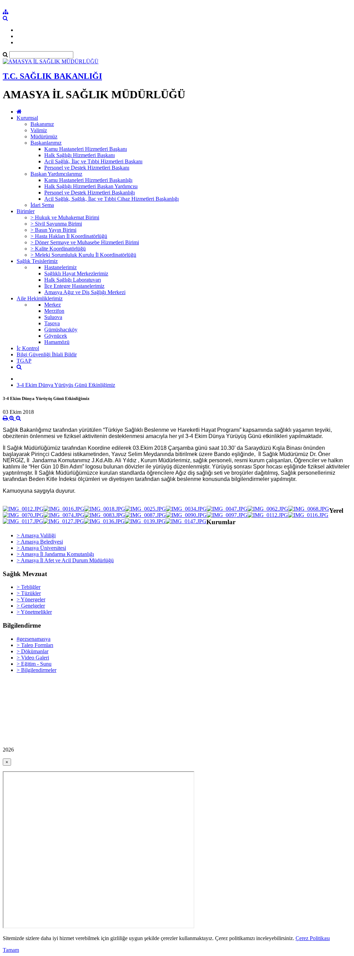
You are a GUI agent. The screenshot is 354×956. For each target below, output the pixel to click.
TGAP (24, 361)
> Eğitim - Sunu (34, 664)
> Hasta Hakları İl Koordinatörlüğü (68, 236)
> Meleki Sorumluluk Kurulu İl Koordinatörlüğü (83, 255)
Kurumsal (27, 118)
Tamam (11, 950)
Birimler (26, 211)
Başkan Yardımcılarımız (56, 174)
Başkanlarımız (46, 143)
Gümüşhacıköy (60, 330)
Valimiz (38, 130)
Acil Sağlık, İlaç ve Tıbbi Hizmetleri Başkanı (93, 161)
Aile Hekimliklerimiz (40, 298)
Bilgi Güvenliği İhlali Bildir (47, 354)
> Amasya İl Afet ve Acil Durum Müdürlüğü (65, 560)
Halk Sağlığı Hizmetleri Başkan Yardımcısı (91, 186)
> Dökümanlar (32, 651)
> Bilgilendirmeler (36, 670)
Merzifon (54, 311)
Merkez (52, 305)
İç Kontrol (28, 348)
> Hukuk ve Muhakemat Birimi (64, 217)
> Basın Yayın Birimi (53, 230)
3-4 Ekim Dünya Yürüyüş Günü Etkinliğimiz (66, 385)
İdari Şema (42, 205)
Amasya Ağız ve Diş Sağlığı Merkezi (84, 292)
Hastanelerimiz (60, 267)
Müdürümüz (43, 136)
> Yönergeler (31, 599)
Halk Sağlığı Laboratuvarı (72, 280)
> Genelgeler (31, 606)
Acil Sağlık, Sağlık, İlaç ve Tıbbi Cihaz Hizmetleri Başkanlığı (111, 199)
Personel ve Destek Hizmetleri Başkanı (86, 168)
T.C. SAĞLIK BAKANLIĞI (52, 76)
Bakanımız (42, 124)
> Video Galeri (33, 658)
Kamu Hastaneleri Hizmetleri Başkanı (85, 149)
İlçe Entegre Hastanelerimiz (74, 286)
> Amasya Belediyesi (40, 542)
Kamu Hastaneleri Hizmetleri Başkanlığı (88, 180)
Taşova (52, 323)
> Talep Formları (35, 645)
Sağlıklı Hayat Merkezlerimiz (76, 273)
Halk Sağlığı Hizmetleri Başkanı (79, 155)
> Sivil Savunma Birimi (56, 224)
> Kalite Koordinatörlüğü (58, 249)
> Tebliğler (28, 587)
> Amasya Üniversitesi (41, 548)
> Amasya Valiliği (36, 535)
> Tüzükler (29, 593)
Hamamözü (56, 342)
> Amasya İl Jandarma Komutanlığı (55, 554)
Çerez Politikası (313, 938)
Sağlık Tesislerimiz (37, 261)
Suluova (53, 317)
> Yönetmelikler (34, 612)
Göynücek (55, 336)
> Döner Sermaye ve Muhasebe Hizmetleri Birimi (84, 242)
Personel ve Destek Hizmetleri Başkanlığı (89, 192)
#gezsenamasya (33, 639)
